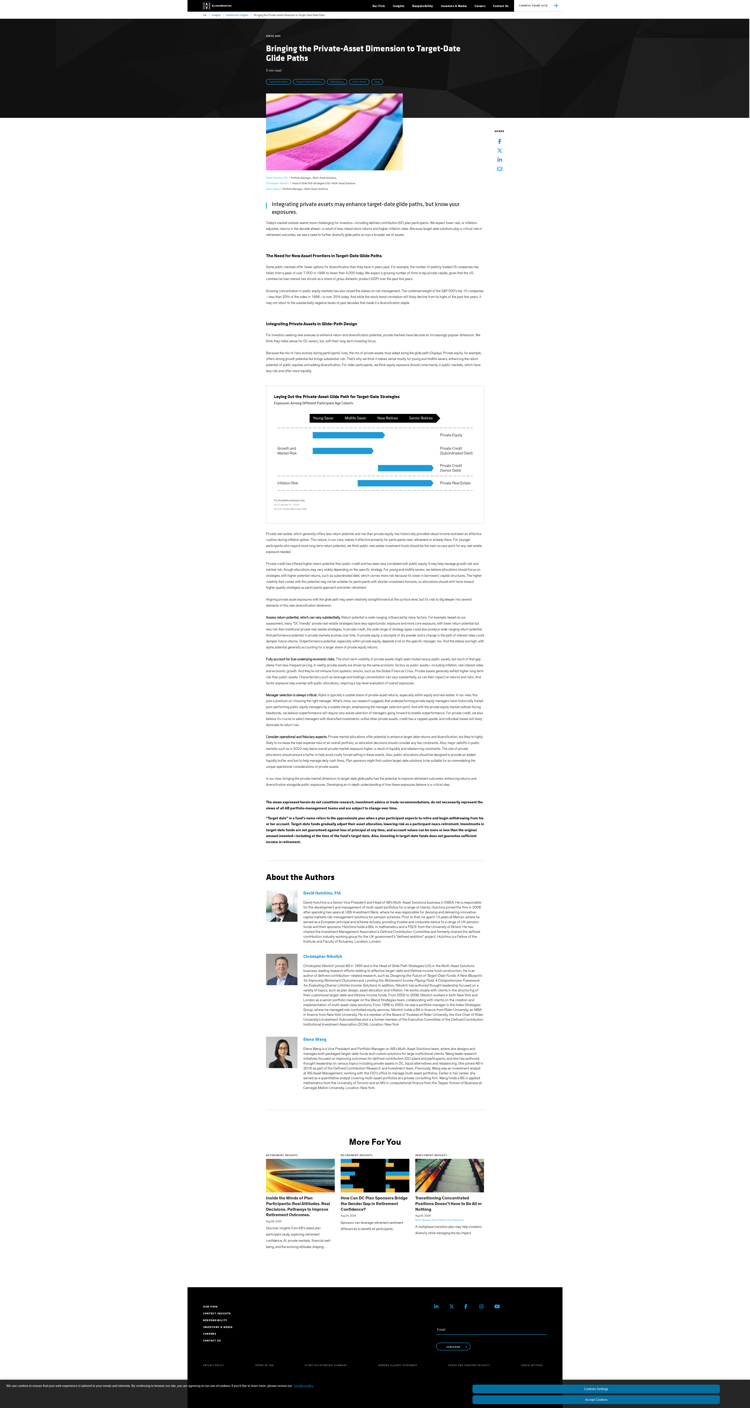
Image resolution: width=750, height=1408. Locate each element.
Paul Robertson (455, 1220)
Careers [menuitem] (209, 1334)
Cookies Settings (596, 1389)
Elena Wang (272, 189)
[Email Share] (499, 169)
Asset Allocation (278, 82)
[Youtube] (499, 1306)
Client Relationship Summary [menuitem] (326, 1365)
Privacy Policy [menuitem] (213, 1365)
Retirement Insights (237, 15)
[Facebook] (468, 1306)
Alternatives (337, 82)
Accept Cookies (596, 1399)
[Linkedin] (438, 1306)
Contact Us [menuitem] (212, 1340)
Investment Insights (431, 1155)
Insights (216, 15)
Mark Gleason (423, 1220)
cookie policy (303, 1386)
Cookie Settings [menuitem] (532, 1365)
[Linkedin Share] (499, 160)
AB (204, 15)
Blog (377, 82)
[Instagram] (483, 1306)
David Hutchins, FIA (277, 178)
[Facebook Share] (499, 141)
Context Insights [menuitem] (217, 1313)
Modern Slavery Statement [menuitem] (397, 1365)
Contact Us (500, 6)
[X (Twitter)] (453, 1306)
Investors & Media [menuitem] (218, 1327)
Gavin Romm (439, 1220)
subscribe (453, 1346)
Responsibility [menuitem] (215, 1320)
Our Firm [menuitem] (210, 1306)
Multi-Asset (359, 82)
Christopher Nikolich (277, 183)
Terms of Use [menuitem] (264, 1365)
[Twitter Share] (499, 151)
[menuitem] (379, 6)
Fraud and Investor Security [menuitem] (469, 1365)
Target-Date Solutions (309, 82)
